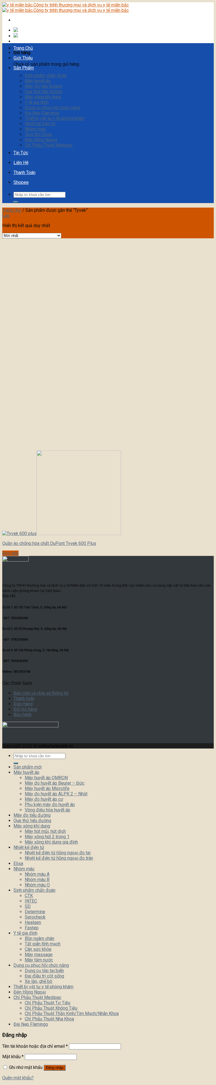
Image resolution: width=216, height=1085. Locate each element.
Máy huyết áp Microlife (47, 788)
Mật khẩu (13, 1056)
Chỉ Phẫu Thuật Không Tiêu (51, 1008)
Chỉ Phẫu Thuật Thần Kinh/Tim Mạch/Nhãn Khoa (72, 1013)
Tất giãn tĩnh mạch (42, 944)
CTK (29, 895)
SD (28, 906)
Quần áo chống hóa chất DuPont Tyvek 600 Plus (49, 543)
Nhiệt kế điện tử (40, 123)
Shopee (21, 182)
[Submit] (16, 202)
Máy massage (39, 954)
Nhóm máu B (37, 879)
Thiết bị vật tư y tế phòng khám (55, 118)
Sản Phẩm (24, 68)
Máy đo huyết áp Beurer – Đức (54, 783)
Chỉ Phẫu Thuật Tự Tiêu (47, 1002)
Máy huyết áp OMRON (46, 777)
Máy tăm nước (39, 960)
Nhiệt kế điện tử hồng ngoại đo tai (58, 852)
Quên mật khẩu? (18, 1077)
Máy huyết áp (38, 80)
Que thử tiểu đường (43, 91)
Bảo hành (23, 714)
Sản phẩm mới (28, 767)
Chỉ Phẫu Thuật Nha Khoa (49, 1019)
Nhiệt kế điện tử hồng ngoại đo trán (59, 858)
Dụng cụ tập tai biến (44, 970)
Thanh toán (24, 698)
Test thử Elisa (38, 134)
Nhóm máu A (37, 874)
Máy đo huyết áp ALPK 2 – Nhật (56, 793)
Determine (35, 911)
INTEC (31, 901)
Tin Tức (21, 152)
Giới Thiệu (23, 58)
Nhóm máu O (37, 885)
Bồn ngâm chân (39, 938)
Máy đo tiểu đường (43, 86)
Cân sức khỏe (38, 949)
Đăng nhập (54, 1068)
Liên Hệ (21, 162)
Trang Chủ (23, 48)
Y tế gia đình (37, 102)
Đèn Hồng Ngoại (41, 139)
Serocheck (35, 917)
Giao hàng (23, 704)
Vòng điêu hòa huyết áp (47, 810)
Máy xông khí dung (43, 97)
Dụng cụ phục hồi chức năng (52, 107)
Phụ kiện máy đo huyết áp (50, 804)
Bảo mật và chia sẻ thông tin (41, 693)
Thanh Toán (24, 172)
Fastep (32, 927)
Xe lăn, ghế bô (38, 981)
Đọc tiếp (10, 553)
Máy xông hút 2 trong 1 (47, 836)
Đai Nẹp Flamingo (42, 113)
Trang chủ (11, 210)
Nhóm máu (35, 129)
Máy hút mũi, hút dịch (45, 831)
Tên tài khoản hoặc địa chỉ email (35, 1046)
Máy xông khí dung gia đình (51, 842)
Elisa (18, 863)
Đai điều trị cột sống (44, 976)
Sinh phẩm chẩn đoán (46, 75)
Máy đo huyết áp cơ (44, 799)
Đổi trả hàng (25, 709)
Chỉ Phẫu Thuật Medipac (49, 145)
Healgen (33, 922)
